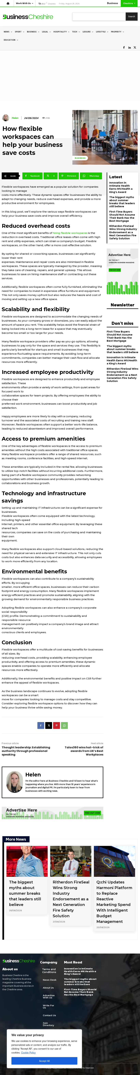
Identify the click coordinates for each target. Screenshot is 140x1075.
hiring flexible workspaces (70, 233)
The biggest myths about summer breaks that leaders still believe (122, 202)
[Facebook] (124, 47)
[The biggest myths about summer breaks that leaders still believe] (27, 861)
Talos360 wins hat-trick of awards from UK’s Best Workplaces (84, 751)
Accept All (44, 1061)
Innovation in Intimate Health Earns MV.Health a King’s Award (120, 187)
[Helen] (6, 117)
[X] (135, 47)
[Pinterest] (56, 725)
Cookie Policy (28, 1052)
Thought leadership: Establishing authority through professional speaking (26, 751)
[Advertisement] (70, 76)
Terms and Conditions (49, 971)
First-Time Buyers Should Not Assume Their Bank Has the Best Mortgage (122, 216)
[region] (44, 1048)
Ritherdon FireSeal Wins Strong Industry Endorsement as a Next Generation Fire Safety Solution (123, 232)
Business (80, 158)
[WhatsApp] (64, 725)
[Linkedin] (129, 47)
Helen (15, 117)
